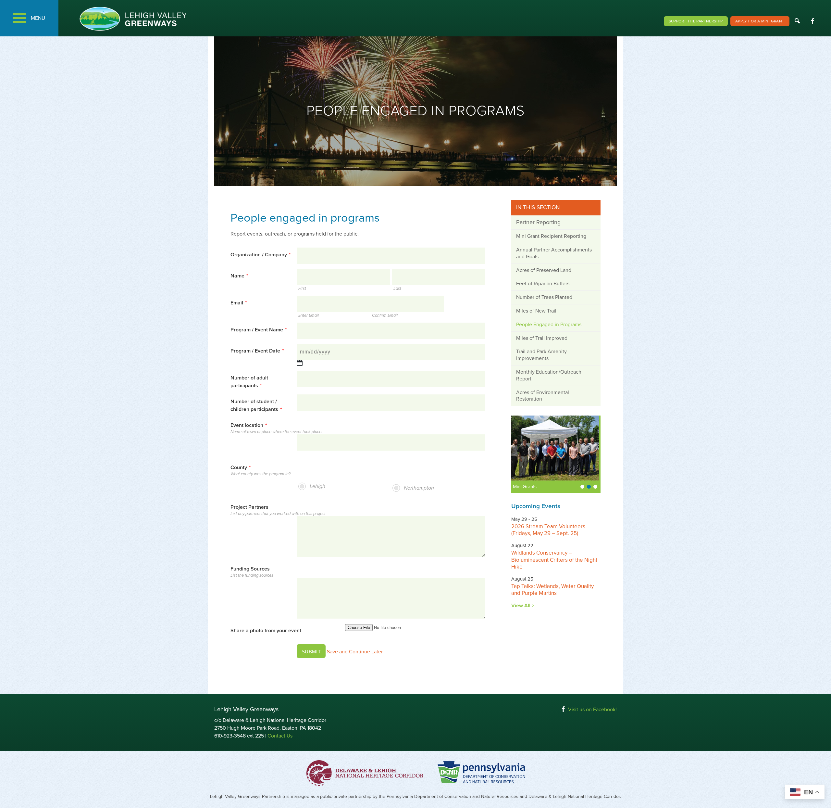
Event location (248, 425)
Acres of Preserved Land (543, 270)
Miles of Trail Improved (541, 338)
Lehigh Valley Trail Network (543, 487)
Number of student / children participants (256, 405)
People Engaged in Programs (548, 324)
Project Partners (249, 507)
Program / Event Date (257, 351)
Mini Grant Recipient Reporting (551, 236)
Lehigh (317, 486)
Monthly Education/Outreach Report (548, 375)
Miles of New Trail (536, 311)
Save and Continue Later (355, 651)
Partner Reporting (538, 222)
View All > (522, 605)
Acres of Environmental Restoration (542, 396)
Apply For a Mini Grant (760, 21)
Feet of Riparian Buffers (542, 283)
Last (397, 289)
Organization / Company (260, 254)
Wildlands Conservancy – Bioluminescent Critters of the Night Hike (554, 559)
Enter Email (308, 316)
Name (239, 276)
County (240, 467)
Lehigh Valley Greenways (132, 18)
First (302, 289)
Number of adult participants (249, 382)
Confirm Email (385, 316)
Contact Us (279, 736)
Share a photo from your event (265, 630)
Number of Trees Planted (544, 297)
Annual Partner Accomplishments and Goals (554, 253)
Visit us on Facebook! (592, 709)
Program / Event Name (258, 330)
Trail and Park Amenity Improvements (541, 355)
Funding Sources (250, 569)
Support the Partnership (696, 21)
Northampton (419, 488)
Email (238, 303)
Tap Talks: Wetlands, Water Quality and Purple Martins (552, 589)
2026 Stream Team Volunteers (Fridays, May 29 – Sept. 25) (548, 530)
